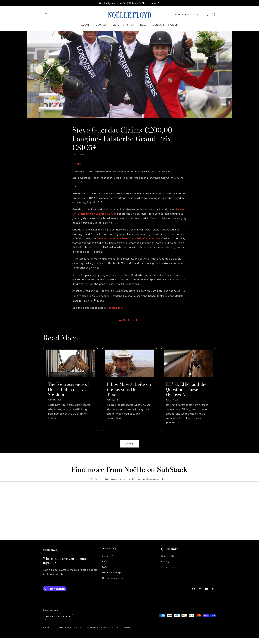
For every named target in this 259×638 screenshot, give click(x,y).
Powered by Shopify (73, 627)
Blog (104, 561)
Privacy (165, 561)
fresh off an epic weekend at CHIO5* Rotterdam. (129, 238)
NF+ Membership (111, 572)
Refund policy (92, 627)
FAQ (104, 567)
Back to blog (131, 320)
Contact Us (167, 556)
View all (129, 443)
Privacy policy (107, 627)
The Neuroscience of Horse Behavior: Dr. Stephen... (68, 389)
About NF (107, 556)
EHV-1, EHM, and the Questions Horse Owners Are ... (186, 389)
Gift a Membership (112, 578)
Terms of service (123, 627)
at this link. (116, 307)
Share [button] (78, 163)
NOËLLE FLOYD (57, 627)
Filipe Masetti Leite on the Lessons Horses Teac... (129, 389)
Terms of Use (168, 567)
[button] (46, 14)
